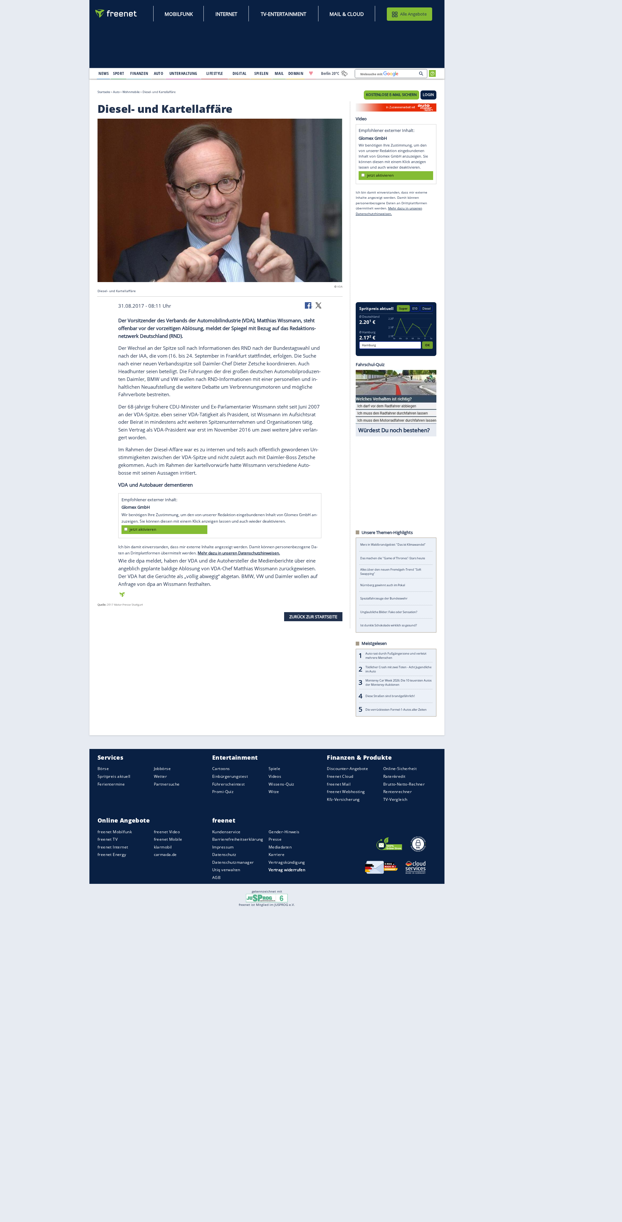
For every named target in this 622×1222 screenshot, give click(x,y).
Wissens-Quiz (281, 783)
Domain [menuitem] (296, 73)
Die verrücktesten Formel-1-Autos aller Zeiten (396, 709)
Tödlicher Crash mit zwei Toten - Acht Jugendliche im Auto (398, 669)
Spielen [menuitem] (261, 73)
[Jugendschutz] (267, 898)
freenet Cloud (340, 776)
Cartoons (221, 768)
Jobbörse (162, 768)
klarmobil (163, 846)
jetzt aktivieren (143, 529)
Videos (275, 776)
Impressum (223, 846)
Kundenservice (226, 831)
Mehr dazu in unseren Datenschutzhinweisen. (239, 553)
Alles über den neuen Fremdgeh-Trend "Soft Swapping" (390, 571)
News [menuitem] (103, 73)
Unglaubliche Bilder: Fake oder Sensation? (388, 612)
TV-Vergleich (395, 799)
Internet (226, 14)
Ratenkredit (394, 776)
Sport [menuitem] (118, 73)
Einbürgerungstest (230, 776)
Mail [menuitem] (279, 73)
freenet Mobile (168, 839)
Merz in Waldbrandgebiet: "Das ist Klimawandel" (393, 544)
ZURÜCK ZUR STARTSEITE (313, 616)
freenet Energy (112, 854)
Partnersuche (167, 783)
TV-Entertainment (283, 14)
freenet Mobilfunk (115, 831)
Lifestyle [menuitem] (214, 73)
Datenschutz (224, 854)
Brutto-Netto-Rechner (404, 783)
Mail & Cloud (346, 14)
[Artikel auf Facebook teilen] (309, 305)
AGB (216, 877)
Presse (275, 839)
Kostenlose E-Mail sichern (391, 94)
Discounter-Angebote (347, 768)
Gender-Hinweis (284, 831)
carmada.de (165, 854)
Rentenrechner (397, 791)
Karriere (276, 854)
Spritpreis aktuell (114, 776)
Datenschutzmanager (233, 862)
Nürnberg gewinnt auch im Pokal (382, 585)
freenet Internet (113, 846)
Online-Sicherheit (400, 768)
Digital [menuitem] (240, 73)
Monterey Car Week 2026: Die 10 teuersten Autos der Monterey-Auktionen (398, 682)
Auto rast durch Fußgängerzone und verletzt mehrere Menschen (395, 655)
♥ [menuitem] (311, 73)
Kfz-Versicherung (343, 799)
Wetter (160, 776)
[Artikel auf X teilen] (318, 305)
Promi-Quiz (223, 791)
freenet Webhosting (346, 791)
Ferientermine (111, 783)
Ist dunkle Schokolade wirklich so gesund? (388, 625)
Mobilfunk (179, 14)
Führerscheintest (228, 783)
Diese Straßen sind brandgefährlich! (390, 696)
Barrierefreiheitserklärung (237, 839)
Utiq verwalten (226, 869)
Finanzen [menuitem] (139, 73)
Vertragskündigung (287, 862)
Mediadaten (280, 846)
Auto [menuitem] (159, 73)
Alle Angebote (413, 14)
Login (428, 94)
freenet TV (108, 839)
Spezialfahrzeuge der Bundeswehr (384, 598)
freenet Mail (339, 783)
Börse (103, 768)
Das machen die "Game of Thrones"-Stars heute (392, 558)
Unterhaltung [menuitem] (183, 73)
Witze (274, 791)
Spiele (275, 768)
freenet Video (167, 831)
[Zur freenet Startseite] (116, 13)
